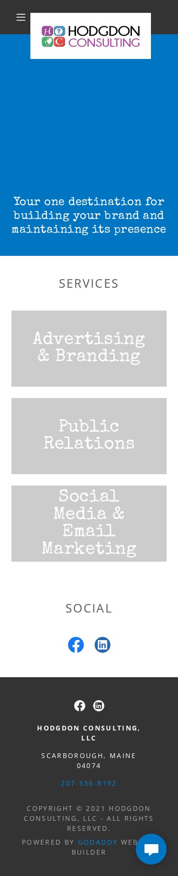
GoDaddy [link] (98, 842)
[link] (90, 17)
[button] (20, 17)
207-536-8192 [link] (89, 783)
